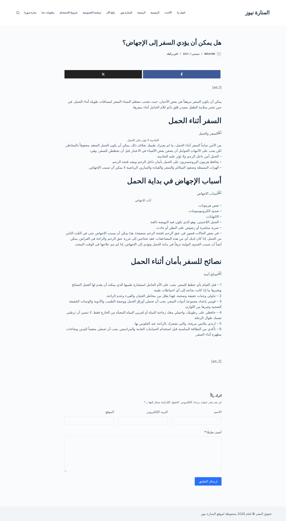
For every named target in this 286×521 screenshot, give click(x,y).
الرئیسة (141, 12)
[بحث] (17, 12)
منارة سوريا (30, 12)
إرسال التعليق (208, 481)
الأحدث (168, 12)
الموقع (110, 412)
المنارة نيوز (257, 12)
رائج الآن (110, 12)
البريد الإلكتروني (157, 412)
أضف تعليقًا (213, 432)
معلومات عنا (48, 12)
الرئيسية (155, 12)
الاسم (218, 412)
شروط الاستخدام (68, 12)
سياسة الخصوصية (92, 12)
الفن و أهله (172, 53)
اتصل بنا (181, 12)
